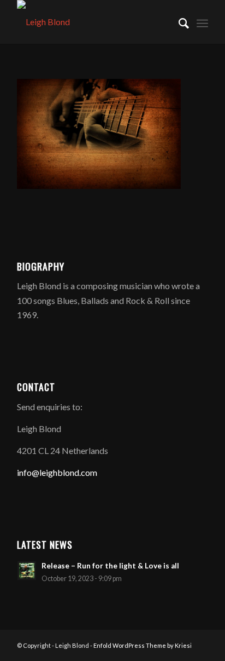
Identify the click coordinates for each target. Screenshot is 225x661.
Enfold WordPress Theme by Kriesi (142, 645)
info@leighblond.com (57, 472)
